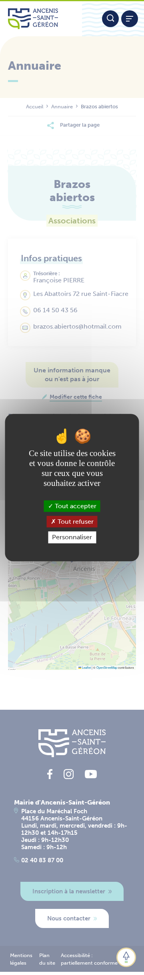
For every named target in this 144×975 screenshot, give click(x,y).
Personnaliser (72, 537)
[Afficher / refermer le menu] (129, 18)
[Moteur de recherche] (110, 18)
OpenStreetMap (106, 667)
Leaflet (86, 667)
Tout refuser (75, 521)
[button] (126, 957)
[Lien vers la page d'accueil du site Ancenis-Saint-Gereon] (41, 18)
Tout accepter (74, 506)
